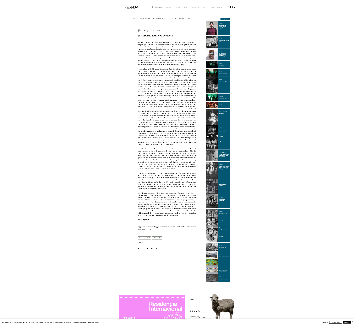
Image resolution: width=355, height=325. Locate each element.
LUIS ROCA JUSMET (144, 238)
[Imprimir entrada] (156, 248)
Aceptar (346, 322)
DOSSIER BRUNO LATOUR (159, 18)
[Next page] (223, 285)
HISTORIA (181, 18)
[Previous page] (213, 285)
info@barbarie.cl (116, 2)
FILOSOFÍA (173, 18)
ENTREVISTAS (221, 23)
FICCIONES (221, 236)
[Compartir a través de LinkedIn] (147, 248)
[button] (204, 7)
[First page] (208, 285)
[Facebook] (233, 7)
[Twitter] (235, 7)
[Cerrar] (353, 322)
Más (189, 18)
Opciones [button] (325, 322)
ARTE (220, 254)
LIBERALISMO (157, 238)
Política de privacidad (93, 322)
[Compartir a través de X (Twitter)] (143, 248)
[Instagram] (228, 7)
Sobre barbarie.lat (194, 316)
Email (191, 299)
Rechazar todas (335, 322)
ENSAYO (220, 79)
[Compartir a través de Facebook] (138, 248)
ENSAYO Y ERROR (222, 152)
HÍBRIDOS (221, 96)
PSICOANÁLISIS (222, 136)
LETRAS (220, 63)
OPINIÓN (140, 242)
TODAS (134, 18)
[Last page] (227, 285)
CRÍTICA (220, 38)
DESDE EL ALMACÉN (145, 18)
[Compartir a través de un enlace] (152, 248)
